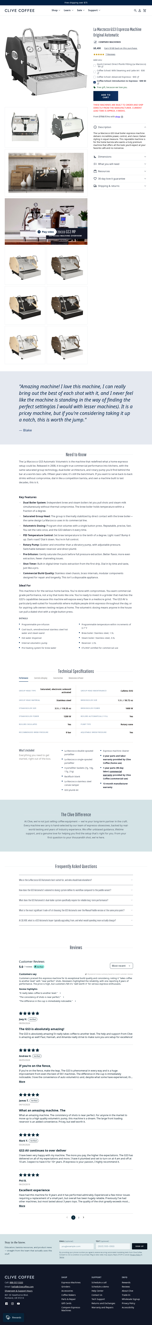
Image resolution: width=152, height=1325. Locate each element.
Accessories (67, 1290)
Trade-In (126, 1295)
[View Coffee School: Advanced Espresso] (138, 76)
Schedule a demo (100, 1286)
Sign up (140, 1246)
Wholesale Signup (131, 1299)
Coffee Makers (68, 1295)
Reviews (126, 1286)
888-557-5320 (16, 1282)
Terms (61, 1257)
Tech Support (98, 1299)
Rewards (126, 1282)
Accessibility (128, 1307)
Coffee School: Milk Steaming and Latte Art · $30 (121, 70)
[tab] (23, 679)
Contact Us (97, 1295)
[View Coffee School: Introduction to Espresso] (98, 83)
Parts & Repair (68, 1299)
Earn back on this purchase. (120, 48)
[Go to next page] (84, 1217)
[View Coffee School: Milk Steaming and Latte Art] (98, 73)
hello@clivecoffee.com (22, 1286)
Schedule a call (99, 1282)
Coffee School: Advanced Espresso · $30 (117, 76)
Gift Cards (66, 1303)
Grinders (65, 1286)
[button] (119, 127)
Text (102, 1241)
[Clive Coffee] (19, 10)
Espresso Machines (71, 1282)
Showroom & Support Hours (19, 1290)
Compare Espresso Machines (70, 1309)
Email (66, 1241)
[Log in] (139, 10)
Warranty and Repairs (102, 1307)
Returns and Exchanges (103, 1303)
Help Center (97, 1290)
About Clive (127, 1290)
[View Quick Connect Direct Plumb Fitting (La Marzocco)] (102, 66)
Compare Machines (110, 42)
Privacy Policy (135, 1255)
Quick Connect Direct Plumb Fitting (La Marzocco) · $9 (121, 65)
